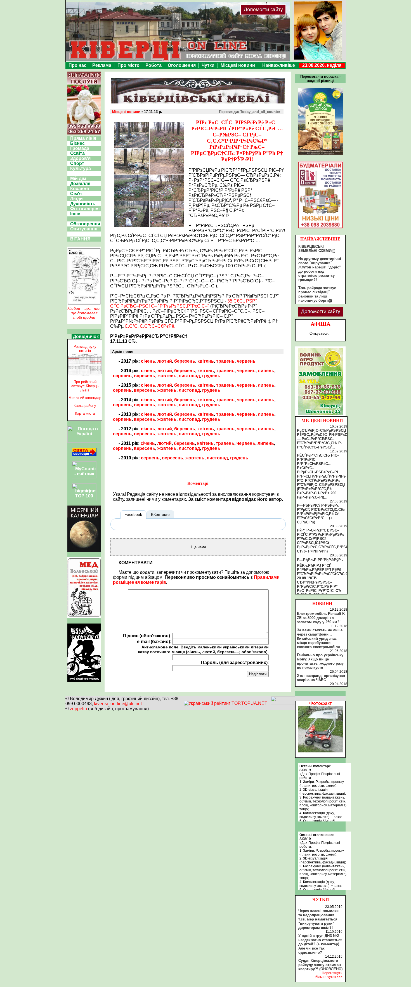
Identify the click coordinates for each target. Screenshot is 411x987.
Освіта (77, 153)
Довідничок (86, 336)
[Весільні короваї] (320, 415)
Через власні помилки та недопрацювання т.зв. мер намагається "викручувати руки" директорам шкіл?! (318, 919)
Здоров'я (80, 158)
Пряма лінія (83, 138)
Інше (75, 213)
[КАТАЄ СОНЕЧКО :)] (320, 750)
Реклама (101, 65)
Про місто (128, 65)
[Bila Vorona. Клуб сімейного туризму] (84, 682)
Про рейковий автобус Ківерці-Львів (85, 386)
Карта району (85, 405)
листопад (189, 375)
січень (148, 361)
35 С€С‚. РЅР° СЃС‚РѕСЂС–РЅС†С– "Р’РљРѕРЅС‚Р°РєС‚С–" (183, 303)
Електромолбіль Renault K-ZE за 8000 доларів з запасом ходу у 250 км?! (321, 617)
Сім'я (76, 193)
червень (246, 361)
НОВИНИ (322, 603)
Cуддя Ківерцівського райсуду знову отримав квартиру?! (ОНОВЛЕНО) (320, 964)
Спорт (77, 163)
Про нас (77, 65)
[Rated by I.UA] (283, 703)
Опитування (83, 228)
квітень (205, 361)
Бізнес (77, 143)
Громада (79, 148)
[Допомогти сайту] (281, 13)
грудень (211, 375)
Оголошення (182, 65)
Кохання (79, 188)
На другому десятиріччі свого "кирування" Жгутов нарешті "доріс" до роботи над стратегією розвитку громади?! (319, 269)
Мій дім (78, 178)
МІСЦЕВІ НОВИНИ (322, 420)
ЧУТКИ (320, 899)
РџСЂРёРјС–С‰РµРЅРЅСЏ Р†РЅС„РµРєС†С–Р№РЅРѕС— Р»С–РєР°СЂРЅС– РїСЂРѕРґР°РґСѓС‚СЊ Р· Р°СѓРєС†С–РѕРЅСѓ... (322, 438)
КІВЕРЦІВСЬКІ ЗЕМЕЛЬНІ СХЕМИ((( (316, 248)
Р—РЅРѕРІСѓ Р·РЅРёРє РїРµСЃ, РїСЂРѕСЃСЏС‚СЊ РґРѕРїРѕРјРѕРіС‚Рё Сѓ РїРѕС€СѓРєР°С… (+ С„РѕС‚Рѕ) (321, 513)
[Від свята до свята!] (84, 454)
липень (266, 370)
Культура (80, 168)
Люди (76, 198)
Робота (153, 65)
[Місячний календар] (84, 550)
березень (184, 361)
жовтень (166, 375)
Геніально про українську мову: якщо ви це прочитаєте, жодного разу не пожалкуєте (320, 661)
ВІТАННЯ (80, 239)
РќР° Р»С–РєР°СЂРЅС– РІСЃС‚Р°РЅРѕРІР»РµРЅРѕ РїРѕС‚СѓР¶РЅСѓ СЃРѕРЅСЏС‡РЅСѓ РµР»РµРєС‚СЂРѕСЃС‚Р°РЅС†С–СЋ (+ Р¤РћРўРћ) (326, 540)
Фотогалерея (85, 208)
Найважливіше (278, 65)
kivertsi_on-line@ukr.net (118, 703)
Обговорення (85, 223)
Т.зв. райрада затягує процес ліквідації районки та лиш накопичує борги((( (317, 294)
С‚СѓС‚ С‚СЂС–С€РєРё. (150, 326)
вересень (144, 375)
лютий (164, 361)
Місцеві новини (238, 65)
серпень (122, 375)
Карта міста (85, 413)
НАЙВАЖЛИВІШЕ (320, 239)
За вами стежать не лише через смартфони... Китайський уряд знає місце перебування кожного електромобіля (319, 638)
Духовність (82, 203)
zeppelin (78, 708)
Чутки (208, 65)
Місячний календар (84, 398)
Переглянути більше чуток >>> (328, 975)
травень (225, 361)
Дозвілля (80, 183)
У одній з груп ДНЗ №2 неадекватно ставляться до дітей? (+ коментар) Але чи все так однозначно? (320, 944)
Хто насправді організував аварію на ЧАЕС (321, 678)
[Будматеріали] (320, 228)
